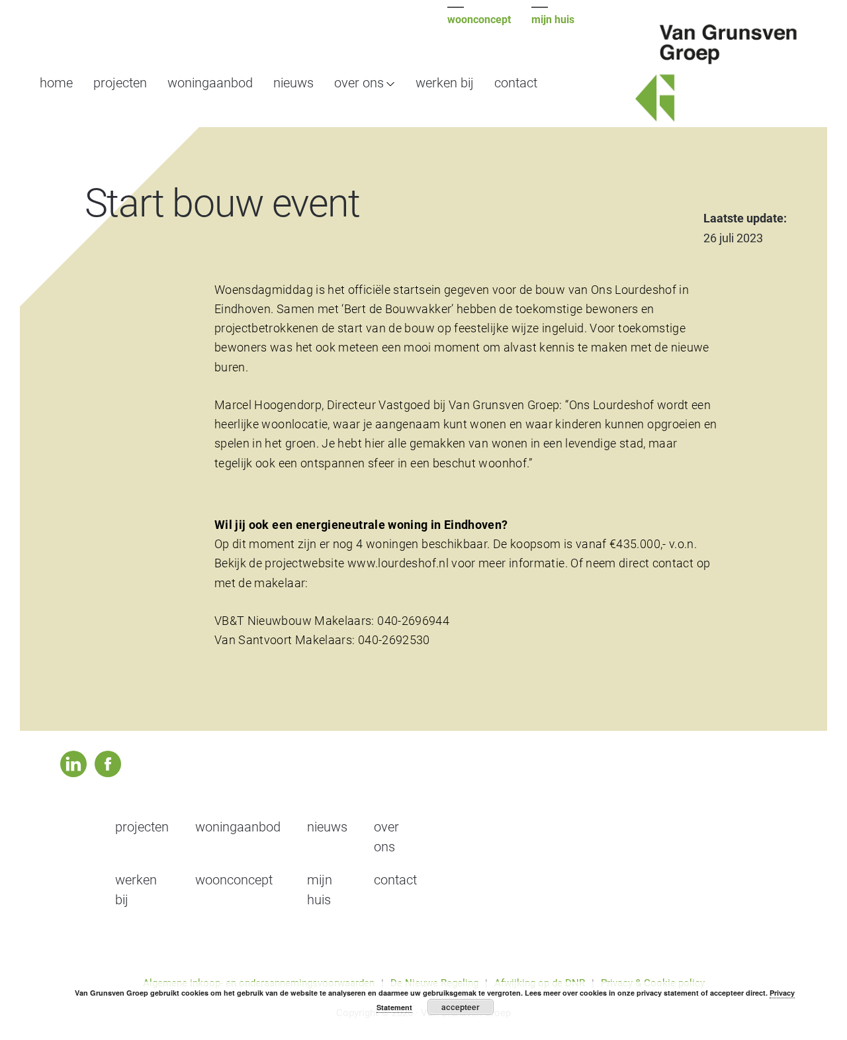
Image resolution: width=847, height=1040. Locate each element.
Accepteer (460, 1007)
